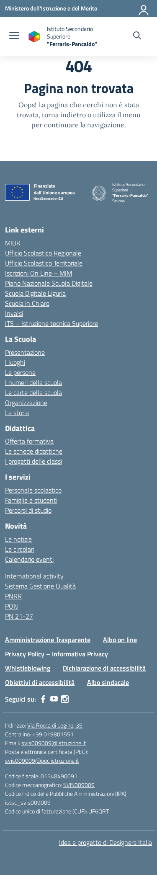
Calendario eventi (29, 559)
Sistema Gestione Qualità (40, 586)
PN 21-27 (19, 616)
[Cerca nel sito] (137, 36)
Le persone (20, 372)
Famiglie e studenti (31, 500)
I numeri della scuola (33, 382)
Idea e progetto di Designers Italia (105, 842)
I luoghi (15, 362)
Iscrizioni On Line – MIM (38, 273)
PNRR (13, 596)
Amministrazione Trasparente (47, 640)
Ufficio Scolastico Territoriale (43, 263)
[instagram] (65, 699)
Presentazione (25, 352)
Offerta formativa (29, 441)
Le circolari (19, 549)
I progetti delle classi (33, 461)
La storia (17, 413)
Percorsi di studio (28, 510)
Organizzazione (26, 402)
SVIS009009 (79, 784)
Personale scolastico (33, 490)
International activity (34, 576)
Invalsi (14, 313)
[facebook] (43, 699)
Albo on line (120, 640)
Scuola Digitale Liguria (35, 293)
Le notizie (18, 539)
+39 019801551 (53, 734)
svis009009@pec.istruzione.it (42, 760)
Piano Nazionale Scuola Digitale (49, 283)
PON (11, 606)
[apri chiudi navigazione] (14, 36)
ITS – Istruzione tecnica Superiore (51, 323)
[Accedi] (144, 8)
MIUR (13, 243)
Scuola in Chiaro (27, 303)
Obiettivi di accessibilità (40, 682)
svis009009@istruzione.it (53, 742)
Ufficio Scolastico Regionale (43, 253)
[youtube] (54, 699)
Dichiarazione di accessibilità (104, 668)
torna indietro (64, 115)
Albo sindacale (108, 682)
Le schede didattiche (33, 451)
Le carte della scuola (33, 392)
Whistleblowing (27, 668)
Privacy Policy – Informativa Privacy (56, 654)
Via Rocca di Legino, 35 (54, 725)
